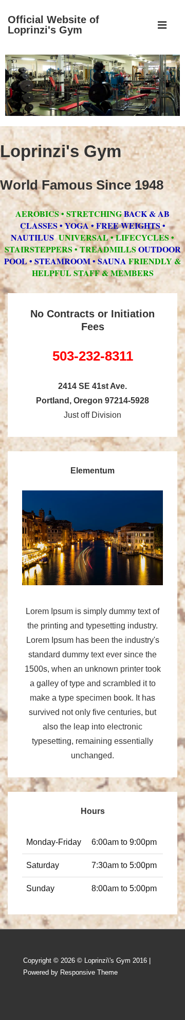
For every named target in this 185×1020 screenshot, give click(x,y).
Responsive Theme (89, 972)
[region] (92, 87)
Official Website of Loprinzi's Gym (53, 25)
